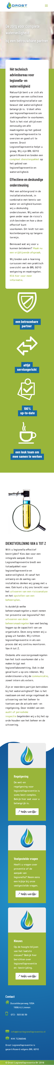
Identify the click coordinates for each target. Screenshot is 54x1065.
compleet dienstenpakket (24, 159)
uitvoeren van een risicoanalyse (29, 591)
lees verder (29, 812)
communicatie (40, 676)
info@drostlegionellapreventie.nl (28, 1031)
